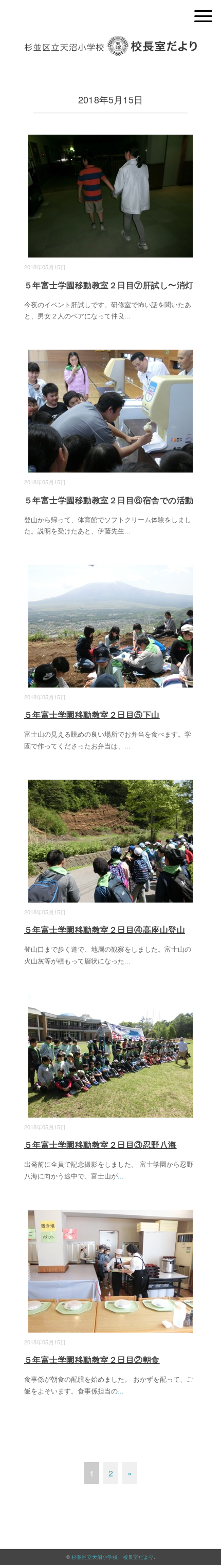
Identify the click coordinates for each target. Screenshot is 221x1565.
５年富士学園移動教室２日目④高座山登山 (104, 929)
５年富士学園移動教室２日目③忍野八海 (100, 1144)
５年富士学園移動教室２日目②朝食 (92, 1359)
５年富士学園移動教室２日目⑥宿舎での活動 (109, 500)
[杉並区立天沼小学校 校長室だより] (110, 43)
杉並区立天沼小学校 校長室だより (112, 1556)
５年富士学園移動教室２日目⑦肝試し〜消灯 (109, 285)
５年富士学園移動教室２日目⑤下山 (92, 714)
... (127, 315)
